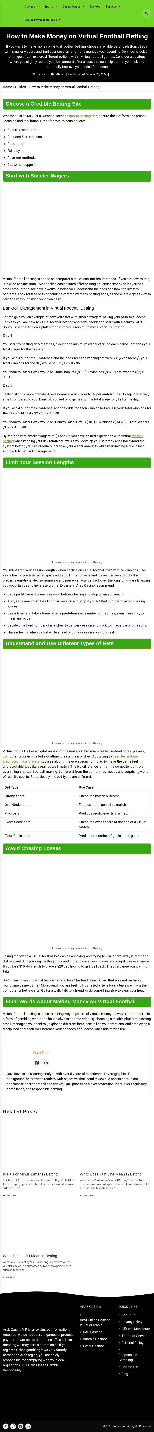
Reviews (95, 6)
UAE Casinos (92, 1332)
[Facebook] (20, 1426)
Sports (49, 6)
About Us (128, 1315)
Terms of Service (134, 1336)
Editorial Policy (132, 1343)
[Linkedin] (28, 1426)
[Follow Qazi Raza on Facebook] (37, 1063)
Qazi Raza (57, 74)
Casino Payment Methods (41, 19)
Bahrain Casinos (95, 1339)
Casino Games (72, 6)
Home (7, 87)
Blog (125, 1374)
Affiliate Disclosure (136, 1329)
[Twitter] (5, 1426)
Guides (20, 87)
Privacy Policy (132, 1322)
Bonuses (111, 6)
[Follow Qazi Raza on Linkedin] (46, 1063)
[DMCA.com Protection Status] (31, 1389)
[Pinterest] (13, 1426)
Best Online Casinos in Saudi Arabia (95, 1322)
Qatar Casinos (94, 1346)
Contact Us (130, 1367)
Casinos (30, 6)
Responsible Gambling (128, 1357)
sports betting (80, 116)
